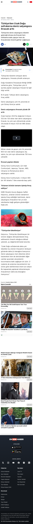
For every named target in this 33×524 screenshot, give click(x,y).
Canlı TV (19, 471)
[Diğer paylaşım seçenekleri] (30, 44)
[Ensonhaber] (16, 2)
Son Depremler (21, 482)
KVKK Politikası (5, 504)
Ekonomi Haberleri (5, 476)
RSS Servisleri (21, 484)
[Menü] (1, 2)
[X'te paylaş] (24, 44)
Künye (2, 497)
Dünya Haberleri (5, 482)
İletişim (3, 499)
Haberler (3, 18)
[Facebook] (19, 463)
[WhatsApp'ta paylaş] (27, 44)
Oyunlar (19, 476)
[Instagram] (8, 463)
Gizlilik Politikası (5, 507)
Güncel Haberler (5, 471)
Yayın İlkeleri (4, 502)
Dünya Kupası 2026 (6, 487)
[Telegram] (24, 463)
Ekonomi (9, 18)
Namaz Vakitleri (21, 479)
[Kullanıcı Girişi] (27, 2)
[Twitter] (3, 463)
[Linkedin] (29, 463)
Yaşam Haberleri (5, 479)
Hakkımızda (4, 494)
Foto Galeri (20, 474)
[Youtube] (13, 463)
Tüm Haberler (4, 484)
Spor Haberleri (4, 474)
